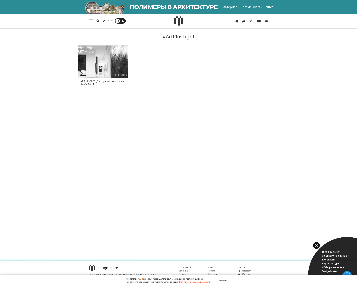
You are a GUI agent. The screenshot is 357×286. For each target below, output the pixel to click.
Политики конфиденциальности (195, 282)
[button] (316, 245)
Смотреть (213, 274)
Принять (222, 280)
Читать (211, 270)
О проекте (184, 267)
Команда (183, 270)
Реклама (182, 274)
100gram (246, 274)
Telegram (246, 270)
